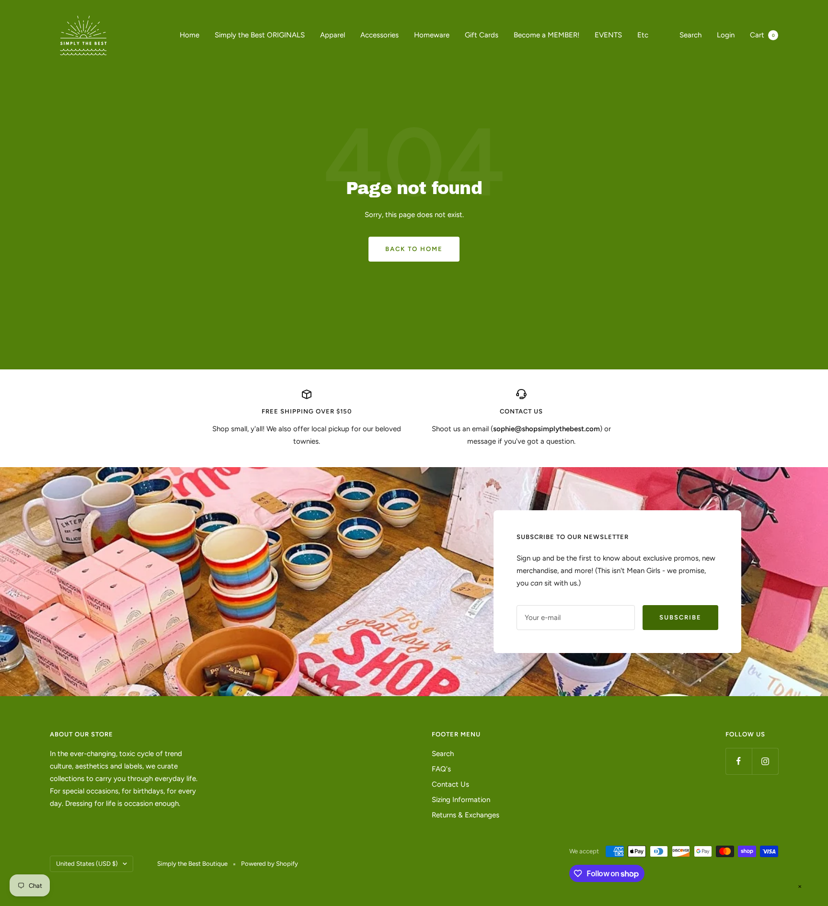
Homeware (431, 35)
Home (189, 35)
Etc (642, 35)
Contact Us (450, 784)
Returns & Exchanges (465, 815)
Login (726, 35)
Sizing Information (461, 799)
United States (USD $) (87, 863)
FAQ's (441, 769)
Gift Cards (481, 35)
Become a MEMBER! (546, 35)
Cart (762, 35)
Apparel (332, 35)
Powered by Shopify (269, 863)
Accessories (379, 35)
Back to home (414, 248)
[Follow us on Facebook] (738, 761)
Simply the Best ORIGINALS (260, 35)
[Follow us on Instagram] (765, 761)
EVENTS (608, 35)
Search (690, 35)
